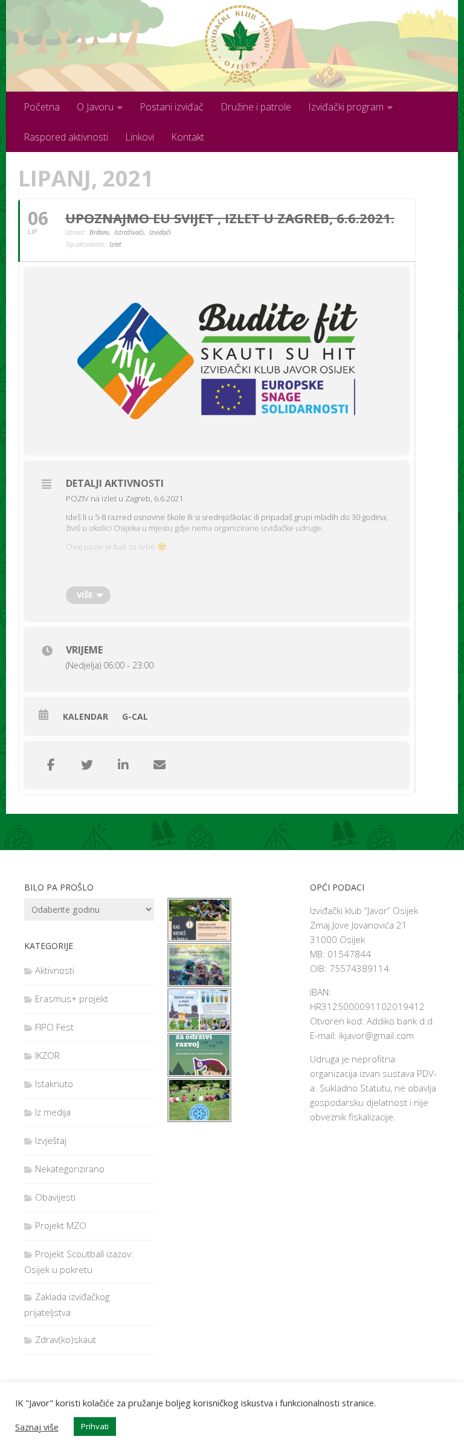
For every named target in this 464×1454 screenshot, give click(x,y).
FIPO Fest (54, 1027)
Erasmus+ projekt (71, 998)
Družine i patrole (256, 106)
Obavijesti (55, 1197)
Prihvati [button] (95, 1426)
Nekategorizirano (70, 1169)
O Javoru (95, 106)
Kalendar (85, 716)
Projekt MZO (60, 1225)
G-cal (135, 716)
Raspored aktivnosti (66, 137)
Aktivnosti (54, 970)
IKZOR (47, 1055)
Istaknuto (54, 1084)
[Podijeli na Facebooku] (51, 765)
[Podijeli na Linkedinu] (123, 765)
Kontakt (187, 137)
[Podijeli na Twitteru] (87, 765)
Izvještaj (50, 1140)
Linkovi (139, 137)
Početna (42, 106)
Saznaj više (37, 1426)
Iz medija (53, 1112)
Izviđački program (346, 106)
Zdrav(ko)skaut (65, 1339)
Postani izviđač (172, 106)
